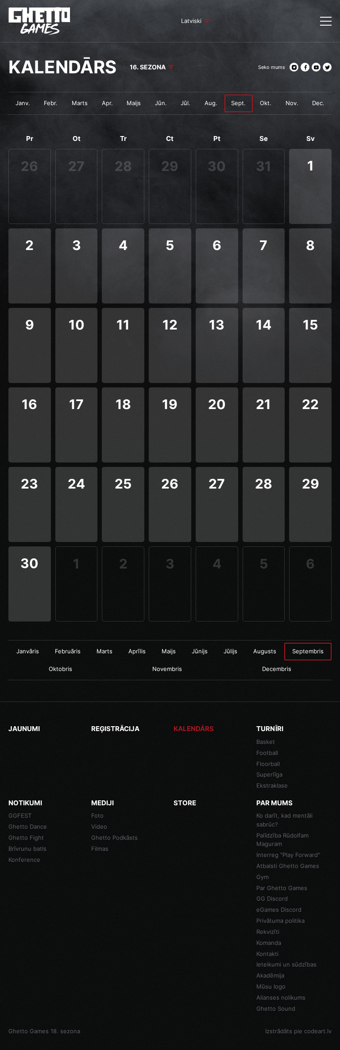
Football (267, 752)
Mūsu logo (271, 986)
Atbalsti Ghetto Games (287, 865)
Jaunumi (24, 728)
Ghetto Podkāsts (114, 837)
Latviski (191, 20)
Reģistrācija (115, 728)
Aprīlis (137, 651)
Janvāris (27, 651)
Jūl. (185, 102)
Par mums (274, 803)
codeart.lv (318, 1031)
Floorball (268, 763)
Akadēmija (270, 975)
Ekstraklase (272, 785)
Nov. (292, 102)
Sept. (238, 102)
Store (185, 803)
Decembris (276, 668)
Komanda (268, 942)
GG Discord (272, 898)
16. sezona (148, 67)
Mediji (102, 803)
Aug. (211, 102)
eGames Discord (278, 909)
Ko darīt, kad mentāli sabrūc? (284, 820)
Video (99, 826)
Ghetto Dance (27, 826)
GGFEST (19, 815)
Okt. (265, 102)
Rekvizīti (267, 931)
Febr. (51, 102)
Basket (265, 741)
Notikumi (25, 803)
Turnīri (269, 728)
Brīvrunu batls (27, 848)
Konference (24, 859)
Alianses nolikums (280, 997)
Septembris (308, 651)
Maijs (134, 102)
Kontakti (267, 953)
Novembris (167, 668)
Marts (80, 102)
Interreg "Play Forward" (288, 854)
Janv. (22, 102)
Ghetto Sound (275, 1008)
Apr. (107, 102)
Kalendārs (194, 728)
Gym (262, 876)
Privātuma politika (280, 920)
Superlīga (269, 774)
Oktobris (60, 668)
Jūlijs (230, 651)
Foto (97, 815)
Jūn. (161, 102)
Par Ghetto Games (281, 887)
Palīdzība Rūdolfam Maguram (282, 840)
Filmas (99, 848)
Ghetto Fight (26, 837)
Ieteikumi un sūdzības (286, 964)
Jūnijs (200, 651)
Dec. (318, 102)
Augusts (264, 651)
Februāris (68, 651)
